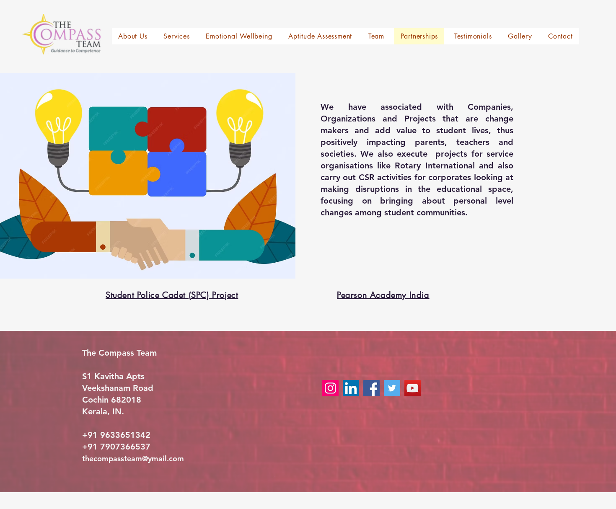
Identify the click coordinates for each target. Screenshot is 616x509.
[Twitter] (392, 388)
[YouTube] (412, 388)
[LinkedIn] (351, 388)
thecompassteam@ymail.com (133, 458)
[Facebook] (371, 388)
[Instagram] (330, 388)
